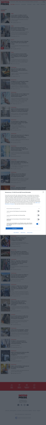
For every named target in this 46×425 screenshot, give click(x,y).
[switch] (37, 211)
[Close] (44, 192)
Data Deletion (16, 232)
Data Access (23, 232)
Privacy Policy (29, 232)
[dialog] (23, 212)
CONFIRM (14, 228)
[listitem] (23, 208)
